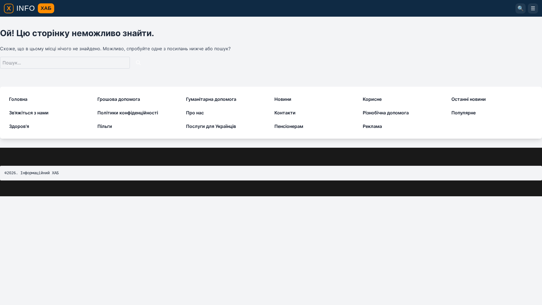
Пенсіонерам (288, 126)
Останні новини (468, 99)
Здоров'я (19, 126)
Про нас (195, 113)
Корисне (372, 99)
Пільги (104, 126)
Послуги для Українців (211, 126)
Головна (18, 99)
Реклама (372, 126)
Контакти (285, 113)
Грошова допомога (118, 99)
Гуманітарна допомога (211, 99)
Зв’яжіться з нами (29, 113)
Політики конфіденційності (127, 113)
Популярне (463, 113)
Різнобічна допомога (386, 113)
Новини (282, 99)
